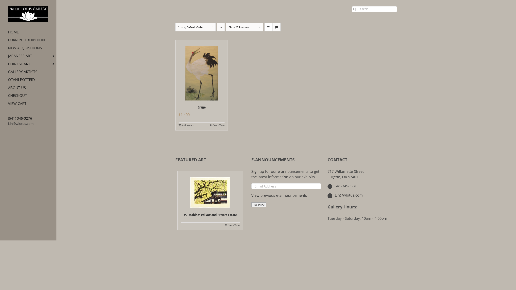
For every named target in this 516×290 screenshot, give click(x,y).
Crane (202, 107)
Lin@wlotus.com (21, 123)
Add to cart (187, 125)
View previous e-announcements (279, 195)
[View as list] (276, 27)
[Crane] (202, 70)
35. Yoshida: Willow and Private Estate (210, 214)
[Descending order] (221, 27)
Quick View (218, 125)
